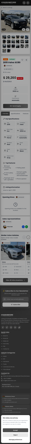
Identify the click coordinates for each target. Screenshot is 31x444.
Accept (15, 430)
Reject (16, 435)
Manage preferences (15, 439)
